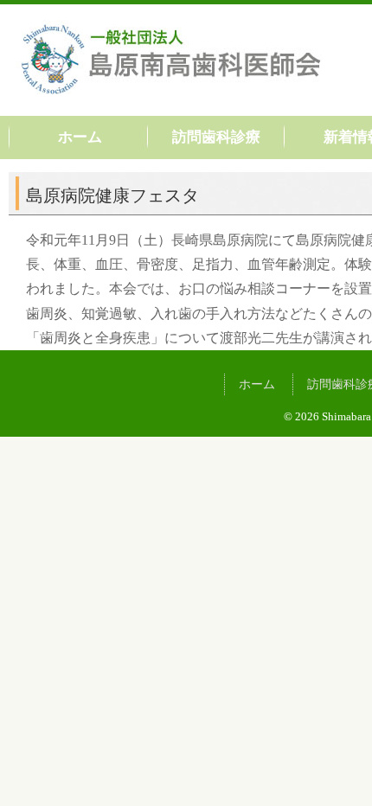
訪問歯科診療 (216, 137)
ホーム (80, 137)
